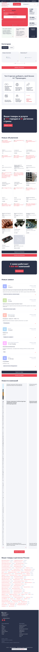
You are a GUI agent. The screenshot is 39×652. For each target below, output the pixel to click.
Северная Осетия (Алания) (17, 600)
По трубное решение (17, 229)
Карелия (26, 598)
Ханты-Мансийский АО (16, 570)
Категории (17, 4)
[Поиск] (35, 4)
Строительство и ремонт (23, 633)
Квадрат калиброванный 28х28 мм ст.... (7, 151)
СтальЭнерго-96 (16, 150)
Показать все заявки (19, 375)
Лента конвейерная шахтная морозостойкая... (18, 183)
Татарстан (28, 567)
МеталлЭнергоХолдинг (29, 229)
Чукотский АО (11, 606)
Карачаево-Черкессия (22, 603)
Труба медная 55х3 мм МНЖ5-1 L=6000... (6, 231)
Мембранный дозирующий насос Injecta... (30, 167)
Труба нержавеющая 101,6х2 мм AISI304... (6, 215)
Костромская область (18, 589)
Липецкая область (16, 579)
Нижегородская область (6, 567)
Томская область (16, 586)
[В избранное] (12, 141)
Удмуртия (4, 575)
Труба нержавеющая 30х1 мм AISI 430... (18, 246)
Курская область (5, 588)
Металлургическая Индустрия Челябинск (6, 229)
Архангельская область (6, 584)
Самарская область (28, 569)
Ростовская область (6, 566)
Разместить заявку (19, 372)
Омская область (17, 569)
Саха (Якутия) (4, 598)
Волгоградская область (6, 573)
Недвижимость (21, 630)
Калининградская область (19, 581)
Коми (29, 594)
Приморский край (18, 573)
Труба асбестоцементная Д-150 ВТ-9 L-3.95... (19, 168)
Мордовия (19, 598)
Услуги (20, 636)
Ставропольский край (18, 578)
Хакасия (26, 592)
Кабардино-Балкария (6, 601)
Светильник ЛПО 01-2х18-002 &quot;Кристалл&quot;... (6, 183)
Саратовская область (26, 575)
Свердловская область (18, 560)
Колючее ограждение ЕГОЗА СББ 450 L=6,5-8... (31, 199)
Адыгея (11, 598)
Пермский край (18, 567)
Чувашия (28, 573)
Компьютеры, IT (22, 626)
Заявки (18, 1)
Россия (4, 1)
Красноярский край (20, 563)
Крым (3, 572)
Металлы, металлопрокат (23, 628)
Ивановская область (6, 589)
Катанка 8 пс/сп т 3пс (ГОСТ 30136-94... (31, 231)
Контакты (3, 627)
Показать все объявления (19, 255)
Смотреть (15, 16)
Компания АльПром (29, 165)
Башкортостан (5, 570)
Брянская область (28, 582)
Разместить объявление (19, 252)
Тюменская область (6, 569)
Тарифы (28, 1)
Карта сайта (4, 630)
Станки (20, 632)
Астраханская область (6, 581)
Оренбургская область (6, 578)
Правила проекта (5, 631)
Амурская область (17, 592)
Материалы (21, 627)
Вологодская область (16, 588)
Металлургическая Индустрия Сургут (6, 213)
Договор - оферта (5, 638)
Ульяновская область (6, 585)
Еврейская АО (24, 601)
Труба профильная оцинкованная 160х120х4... (31, 183)
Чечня (3, 603)
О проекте (3, 626)
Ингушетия (16, 601)
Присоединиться (19, 271)
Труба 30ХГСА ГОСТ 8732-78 (18, 151)
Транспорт (21, 635)
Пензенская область (14, 575)
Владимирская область (19, 584)
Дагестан (28, 597)
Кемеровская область (12, 572)
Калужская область (5, 582)
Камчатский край (5, 600)
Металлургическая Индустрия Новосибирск (30, 213)
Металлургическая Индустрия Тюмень (30, 197)
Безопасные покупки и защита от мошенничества (10, 642)
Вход (2, 625)
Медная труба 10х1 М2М (17, 199)
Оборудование (21, 631)
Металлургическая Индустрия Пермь (18, 213)
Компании (23, 1)
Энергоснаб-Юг (4, 182)
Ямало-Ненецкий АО (18, 597)
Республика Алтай (11, 603)
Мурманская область (13, 594)
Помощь (3, 641)
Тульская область (27, 586)
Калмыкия (4, 606)
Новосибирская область (6, 563)
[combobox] (32, 4)
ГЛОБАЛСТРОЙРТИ (17, 182)
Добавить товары (8, 125)
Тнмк (3, 165)
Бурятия (23, 594)
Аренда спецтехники (23, 625)
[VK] (2, 620)
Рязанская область (17, 585)
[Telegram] (4, 620)
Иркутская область (5, 561)
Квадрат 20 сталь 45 (4, 199)
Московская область (6, 560)
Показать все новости (19, 551)
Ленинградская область (18, 566)
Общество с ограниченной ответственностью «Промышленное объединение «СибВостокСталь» (18, 166)
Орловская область (17, 595)
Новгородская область (6, 597)
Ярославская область (6, 576)
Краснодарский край (6, 564)
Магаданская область (21, 604)
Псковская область (5, 595)
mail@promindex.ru (6, 618)
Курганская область (6, 586)
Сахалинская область (18, 591)
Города (3, 633)
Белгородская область (18, 576)
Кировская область (5, 579)
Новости (3, 632)
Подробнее (22, 649)
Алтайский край (28, 570)
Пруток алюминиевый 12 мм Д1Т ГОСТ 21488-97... (18, 215)
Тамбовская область (6, 591)
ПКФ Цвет (15, 197)
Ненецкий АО (4, 604)
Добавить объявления (19, 67)
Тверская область (27, 579)
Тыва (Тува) (12, 604)
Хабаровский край (17, 564)
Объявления (12, 1)
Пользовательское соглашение (7, 640)
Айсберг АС (27, 182)
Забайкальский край (6, 592)
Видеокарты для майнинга (5, 246)
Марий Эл (4, 594)
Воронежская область (25, 572)
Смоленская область (17, 582)
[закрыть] (26, 649)
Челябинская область (18, 561)
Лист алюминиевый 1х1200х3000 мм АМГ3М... (31, 215)
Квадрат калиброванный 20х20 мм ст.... (31, 151)
